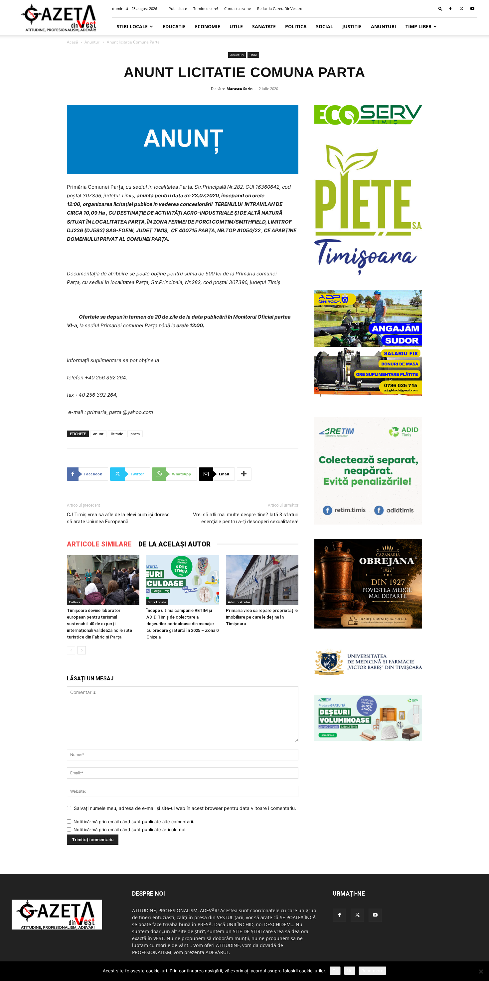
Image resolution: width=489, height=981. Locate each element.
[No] (480, 971)
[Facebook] (450, 8)
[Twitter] (461, 8)
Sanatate (264, 26)
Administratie (239, 602)
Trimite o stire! (205, 8)
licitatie (117, 433)
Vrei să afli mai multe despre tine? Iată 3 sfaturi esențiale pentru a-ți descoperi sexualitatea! (245, 518)
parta (135, 433)
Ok (335, 970)
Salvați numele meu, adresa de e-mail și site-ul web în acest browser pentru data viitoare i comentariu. (185, 808)
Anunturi (383, 26)
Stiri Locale (132, 26)
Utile (236, 26)
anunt (98, 433)
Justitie (352, 26)
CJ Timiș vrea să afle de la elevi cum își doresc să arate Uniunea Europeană (118, 518)
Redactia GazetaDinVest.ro (279, 8)
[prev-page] (71, 650)
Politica (296, 26)
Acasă (72, 42)
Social (324, 26)
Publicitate (178, 8)
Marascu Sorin (239, 88)
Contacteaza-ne (237, 8)
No (350, 970)
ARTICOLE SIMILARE (99, 544)
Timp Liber (418, 26)
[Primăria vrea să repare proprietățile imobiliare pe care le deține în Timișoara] (262, 580)
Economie (207, 26)
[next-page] (82, 650)
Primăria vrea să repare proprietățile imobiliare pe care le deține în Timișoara (262, 617)
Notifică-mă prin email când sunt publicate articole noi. (130, 829)
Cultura (75, 602)
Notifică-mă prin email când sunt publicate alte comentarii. (134, 821)
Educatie (174, 26)
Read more (372, 970)
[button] (440, 8)
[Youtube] (472, 8)
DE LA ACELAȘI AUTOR (174, 544)
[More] (244, 474)
